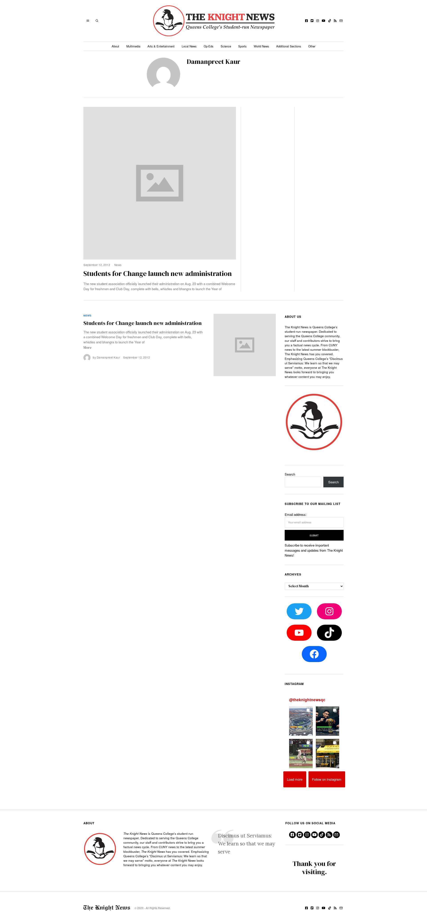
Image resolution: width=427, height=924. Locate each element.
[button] (301, 721)
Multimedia (133, 46)
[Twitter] (312, 20)
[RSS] (335, 20)
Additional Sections (288, 46)
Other (311, 46)
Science (226, 46)
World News (261, 46)
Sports (242, 46)
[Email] (341, 20)
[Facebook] (306, 20)
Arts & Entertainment (161, 46)
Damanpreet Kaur (108, 357)
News (118, 265)
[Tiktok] (329, 20)
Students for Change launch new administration (157, 273)
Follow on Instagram (326, 779)
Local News (189, 46)
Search (290, 474)
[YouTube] (323, 20)
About (115, 46)
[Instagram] (317, 20)
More (87, 347)
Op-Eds (209, 46)
